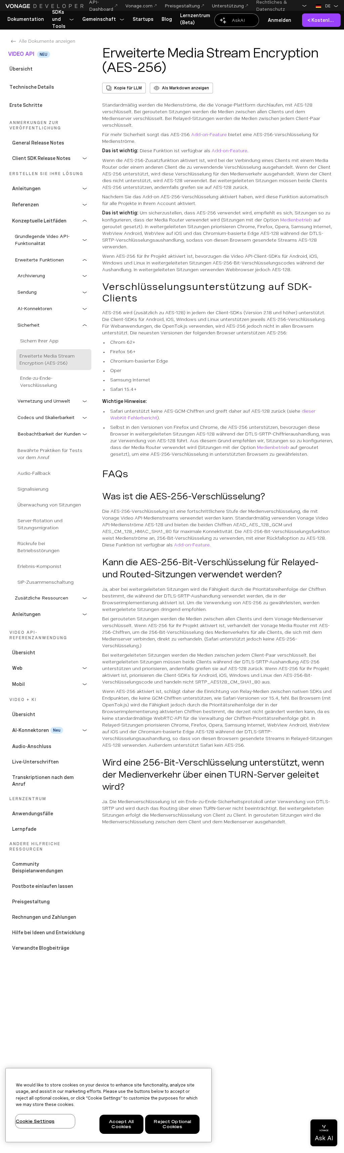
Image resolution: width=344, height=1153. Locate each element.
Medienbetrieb (296, 219)
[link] (25, 19)
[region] (108, 1105)
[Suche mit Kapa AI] (236, 20)
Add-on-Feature (209, 134)
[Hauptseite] (44, 6)
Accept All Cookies (121, 1124)
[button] (281, 5)
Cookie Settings (35, 1121)
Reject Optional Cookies (172, 1124)
